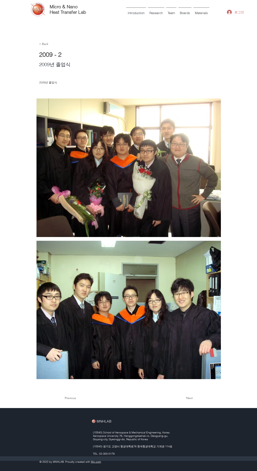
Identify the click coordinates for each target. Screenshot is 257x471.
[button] (171, 11)
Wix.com (96, 461)
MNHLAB (104, 421)
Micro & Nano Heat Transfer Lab (68, 9)
